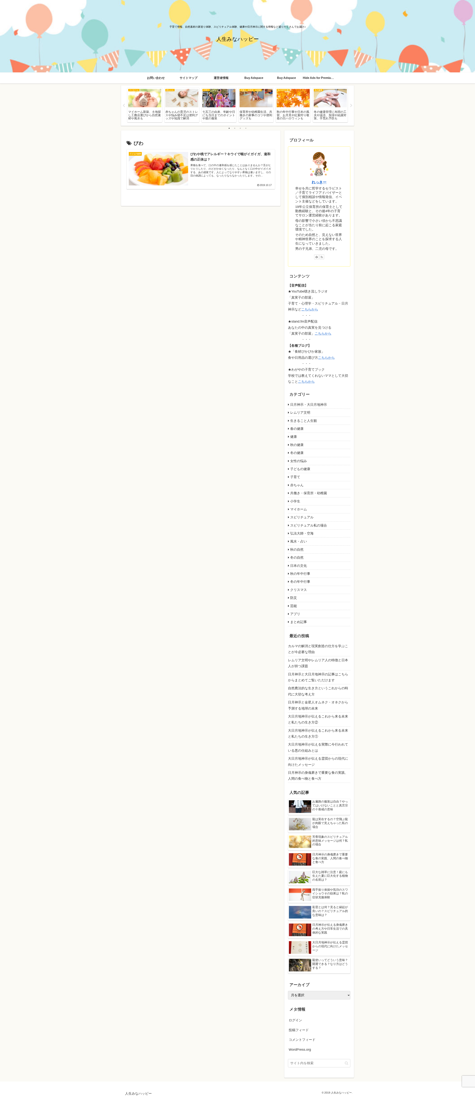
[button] (346, 1063)
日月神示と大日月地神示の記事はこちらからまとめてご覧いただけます (318, 677)
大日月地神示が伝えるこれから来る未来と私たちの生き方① (318, 733)
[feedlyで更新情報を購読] (316, 256)
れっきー (319, 182)
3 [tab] (240, 128)
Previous (124, 105)
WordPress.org (300, 1049)
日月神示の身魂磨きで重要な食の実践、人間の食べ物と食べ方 (318, 775)
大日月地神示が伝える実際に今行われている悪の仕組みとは (318, 747)
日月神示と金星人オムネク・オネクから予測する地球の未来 (318, 705)
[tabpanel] (144, 105)
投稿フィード (299, 1030)
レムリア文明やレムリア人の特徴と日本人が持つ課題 (318, 663)
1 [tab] (229, 128)
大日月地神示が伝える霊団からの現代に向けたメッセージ (318, 761)
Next (351, 105)
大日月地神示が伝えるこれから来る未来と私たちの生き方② (318, 719)
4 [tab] (246, 128)
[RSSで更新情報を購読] (321, 256)
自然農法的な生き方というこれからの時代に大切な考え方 (318, 691)
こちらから (309, 309)
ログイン (295, 1020)
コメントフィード (302, 1040)
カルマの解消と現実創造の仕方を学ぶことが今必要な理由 (318, 649)
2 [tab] (235, 128)
